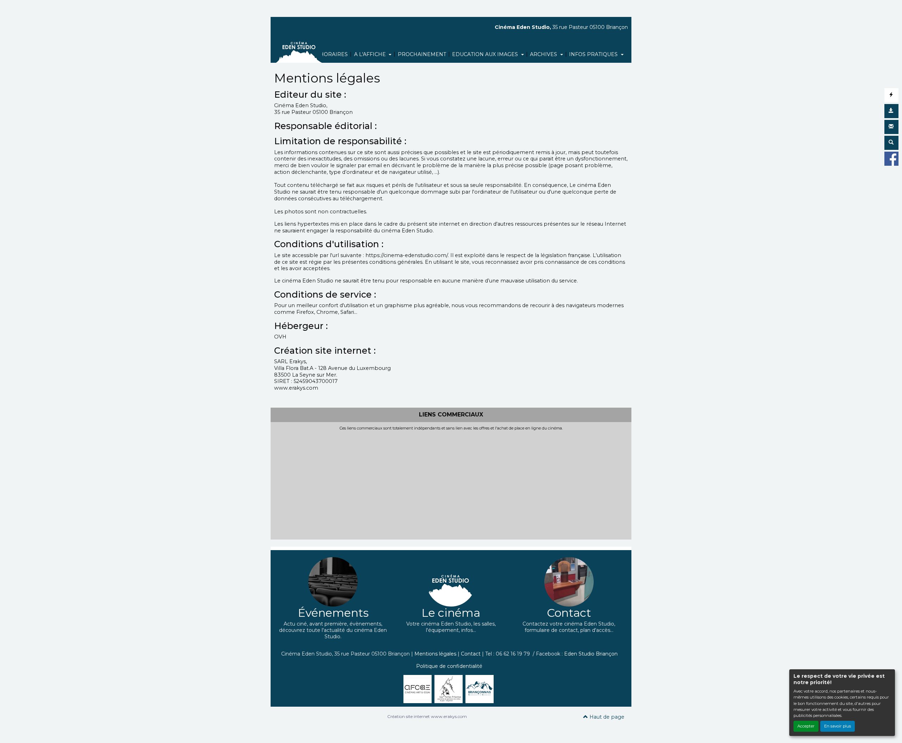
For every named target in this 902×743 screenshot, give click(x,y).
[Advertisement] (451, 483)
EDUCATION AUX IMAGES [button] (485, 54)
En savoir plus (837, 726)
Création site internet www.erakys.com (427, 716)
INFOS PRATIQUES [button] (594, 54)
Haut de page (606, 717)
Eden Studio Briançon (591, 654)
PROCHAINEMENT (422, 54)
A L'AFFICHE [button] (370, 54)
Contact (471, 654)
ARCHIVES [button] (544, 54)
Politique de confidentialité (449, 666)
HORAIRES (334, 54)
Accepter (806, 726)
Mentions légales (435, 654)
